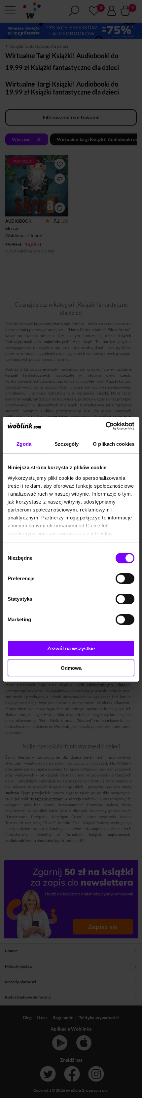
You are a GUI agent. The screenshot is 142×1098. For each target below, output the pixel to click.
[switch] (125, 578)
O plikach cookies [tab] (113, 444)
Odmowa (71, 668)
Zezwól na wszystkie (71, 648)
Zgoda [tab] (24, 444)
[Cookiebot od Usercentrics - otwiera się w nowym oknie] (105, 426)
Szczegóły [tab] (66, 444)
